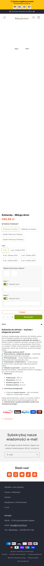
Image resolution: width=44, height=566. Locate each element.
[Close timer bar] (42, 2)
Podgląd (22, 312)
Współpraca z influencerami (16, 502)
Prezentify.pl (21, 551)
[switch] (5, 284)
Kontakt (8, 497)
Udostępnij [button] (8, 419)
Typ (3, 246)
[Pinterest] (34, 474)
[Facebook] (9, 474)
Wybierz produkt (10, 224)
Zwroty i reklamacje (12, 492)
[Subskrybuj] (36, 454)
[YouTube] (22, 474)
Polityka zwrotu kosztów (17, 554)
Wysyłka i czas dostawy (14, 487)
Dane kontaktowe (23, 561)
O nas (7, 507)
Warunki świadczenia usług (16, 558)
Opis (4, 324)
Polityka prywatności (35, 554)
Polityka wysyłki (33, 558)
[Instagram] (15, 474)
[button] (4, 17)
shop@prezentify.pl (18, 525)
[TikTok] (28, 474)
